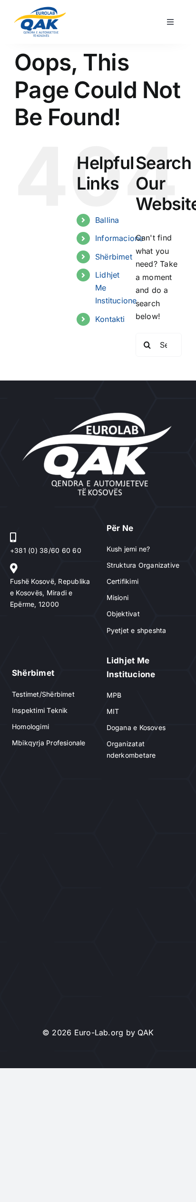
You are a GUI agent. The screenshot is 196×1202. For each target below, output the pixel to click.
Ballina (107, 220)
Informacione (119, 238)
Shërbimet (113, 256)
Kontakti (110, 319)
